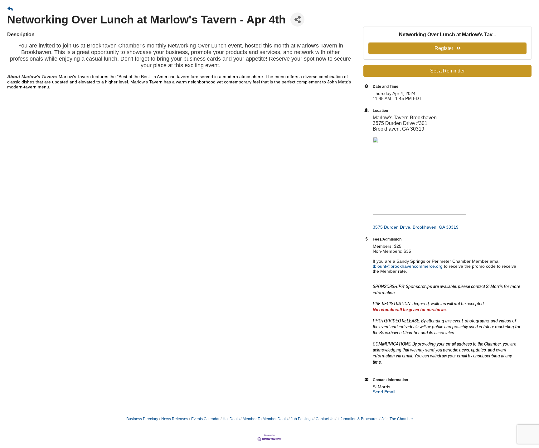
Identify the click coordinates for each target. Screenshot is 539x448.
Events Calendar (205, 419)
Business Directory (142, 419)
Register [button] (444, 48)
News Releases (174, 419)
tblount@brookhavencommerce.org (408, 266)
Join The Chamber (397, 419)
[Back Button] (10, 9)
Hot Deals (231, 419)
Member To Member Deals (265, 419)
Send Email (384, 391)
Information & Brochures (357, 419)
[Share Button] (297, 19)
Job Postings (302, 419)
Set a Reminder (447, 70)
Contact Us (325, 419)
